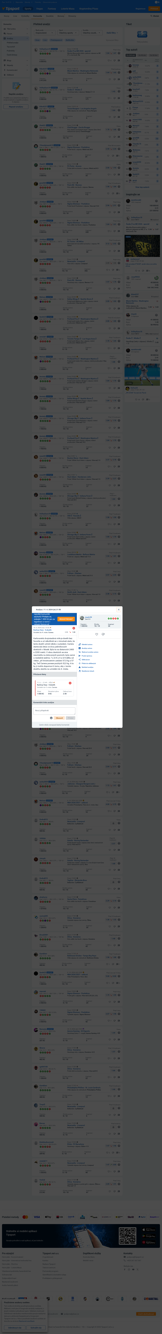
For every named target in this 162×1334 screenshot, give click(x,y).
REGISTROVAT (66, 619)
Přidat (70, 718)
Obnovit (59, 718)
